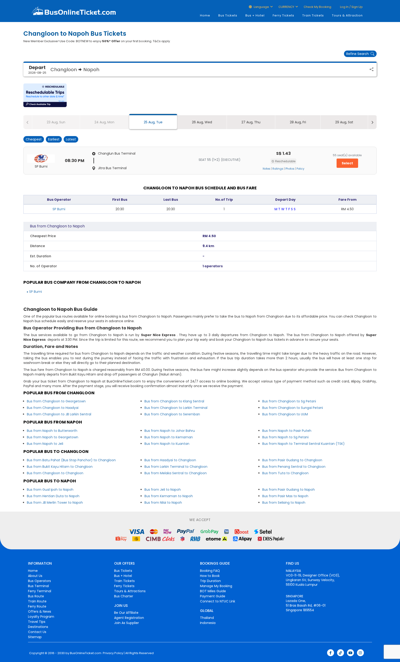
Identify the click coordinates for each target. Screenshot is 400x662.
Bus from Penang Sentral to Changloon (293, 466)
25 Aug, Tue (153, 122)
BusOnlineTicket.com (85, 653)
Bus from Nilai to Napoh (163, 502)
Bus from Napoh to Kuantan (166, 443)
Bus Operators (39, 581)
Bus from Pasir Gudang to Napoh (288, 489)
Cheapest (34, 139)
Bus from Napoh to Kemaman (168, 437)
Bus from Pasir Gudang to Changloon (292, 460)
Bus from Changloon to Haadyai (52, 407)
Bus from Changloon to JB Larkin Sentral (59, 414)
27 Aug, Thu (250, 122)
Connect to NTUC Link (217, 601)
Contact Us (37, 632)
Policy (300, 169)
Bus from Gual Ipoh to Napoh (50, 489)
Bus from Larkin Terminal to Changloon (175, 466)
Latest (71, 139)
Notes (266, 169)
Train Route (37, 601)
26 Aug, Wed (202, 122)
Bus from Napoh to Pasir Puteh (286, 430)
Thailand (207, 617)
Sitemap (35, 637)
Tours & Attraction (347, 15)
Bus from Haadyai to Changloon (170, 460)
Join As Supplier (126, 623)
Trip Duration (210, 581)
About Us (35, 575)
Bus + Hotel (255, 15)
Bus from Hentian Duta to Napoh (53, 496)
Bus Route (36, 596)
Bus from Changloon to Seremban (172, 414)
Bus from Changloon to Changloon (55, 473)
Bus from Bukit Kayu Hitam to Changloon (60, 466)
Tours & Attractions (130, 591)
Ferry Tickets (283, 15)
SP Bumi (59, 209)
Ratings (277, 169)
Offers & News (39, 611)
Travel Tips (36, 621)
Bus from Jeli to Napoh (162, 489)
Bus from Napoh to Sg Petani (285, 437)
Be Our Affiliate (126, 612)
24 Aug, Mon (104, 122)
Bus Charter (123, 596)
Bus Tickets (227, 15)
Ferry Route (37, 606)
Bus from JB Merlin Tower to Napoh (55, 502)
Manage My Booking (216, 586)
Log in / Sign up (351, 7)
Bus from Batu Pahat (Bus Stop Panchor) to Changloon (71, 460)
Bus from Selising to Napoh (283, 502)
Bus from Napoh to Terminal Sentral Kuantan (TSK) (303, 443)
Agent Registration (129, 617)
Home (205, 15)
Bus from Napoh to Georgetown (52, 437)
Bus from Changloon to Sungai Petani (292, 407)
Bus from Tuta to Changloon (285, 473)
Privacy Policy (112, 653)
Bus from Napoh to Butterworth (52, 430)
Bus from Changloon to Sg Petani (289, 401)
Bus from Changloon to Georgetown (56, 401)
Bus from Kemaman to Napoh (168, 496)
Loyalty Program (41, 616)
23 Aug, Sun (56, 122)
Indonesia (208, 623)
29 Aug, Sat (344, 122)
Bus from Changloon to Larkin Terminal (175, 407)
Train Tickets (313, 15)
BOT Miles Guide (213, 591)
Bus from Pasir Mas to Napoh (285, 496)
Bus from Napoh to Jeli (45, 443)
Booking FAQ (210, 570)
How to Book (210, 575)
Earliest (53, 139)
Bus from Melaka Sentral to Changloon (175, 473)
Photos (289, 169)
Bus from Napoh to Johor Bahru (169, 430)
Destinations (38, 626)
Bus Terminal (38, 586)
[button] (45, 95)
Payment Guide (212, 596)
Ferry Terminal (39, 591)
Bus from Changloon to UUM (285, 414)
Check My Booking (317, 7)
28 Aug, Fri (298, 122)
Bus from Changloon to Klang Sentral (174, 401)
